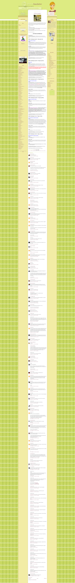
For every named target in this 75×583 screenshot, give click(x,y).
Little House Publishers (21, 111)
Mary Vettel (31, 439)
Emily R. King (31, 304)
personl (19, 119)
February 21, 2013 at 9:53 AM (34, 491)
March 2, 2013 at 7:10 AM (33, 539)
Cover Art (20, 89)
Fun (19, 100)
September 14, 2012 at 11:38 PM (34, 469)
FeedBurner (24, 31)
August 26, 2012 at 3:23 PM (34, 315)
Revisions (20, 131)
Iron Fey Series (20, 108)
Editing (19, 94)
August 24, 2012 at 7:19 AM (34, 159)
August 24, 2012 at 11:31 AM (34, 198)
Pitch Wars (20, 123)
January (50, 74)
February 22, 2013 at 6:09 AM (34, 503)
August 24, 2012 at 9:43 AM (34, 174)
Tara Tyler (31, 288)
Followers (20, 97)
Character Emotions (21, 88)
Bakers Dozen (20, 77)
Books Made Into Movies (21, 86)
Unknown (31, 196)
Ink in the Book (31, 207)
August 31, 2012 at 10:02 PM (34, 406)
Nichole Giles (31, 408)
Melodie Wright (31, 249)
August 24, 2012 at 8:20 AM (34, 163)
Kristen (31, 459)
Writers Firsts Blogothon (21, 144)
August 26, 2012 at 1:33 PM (34, 311)
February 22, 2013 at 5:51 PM (34, 510)
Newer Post (29, 578)
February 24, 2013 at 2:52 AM (34, 518)
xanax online (31, 538)
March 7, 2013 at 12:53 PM (34, 559)
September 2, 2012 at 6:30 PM (34, 441)
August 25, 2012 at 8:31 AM (34, 281)
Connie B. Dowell (32, 345)
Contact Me (20, 25)
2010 (48, 76)
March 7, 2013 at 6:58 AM (33, 555)
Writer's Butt (20, 141)
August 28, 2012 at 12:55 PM (34, 379)
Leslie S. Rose (31, 338)
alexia (31, 262)
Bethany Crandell (32, 241)
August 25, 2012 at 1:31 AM (34, 268)
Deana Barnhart (37, 4)
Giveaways (20, 101)
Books (19, 85)
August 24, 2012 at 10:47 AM (34, 182)
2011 (48, 75)
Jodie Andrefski (31, 447)
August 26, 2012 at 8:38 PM (34, 321)
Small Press (20, 135)
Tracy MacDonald (32, 279)
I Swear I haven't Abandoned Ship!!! (52, 67)
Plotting (19, 126)
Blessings (20, 79)
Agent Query (49, 82)
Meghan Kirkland (32, 161)
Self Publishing (20, 134)
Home (19, 24)
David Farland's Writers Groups (51, 78)
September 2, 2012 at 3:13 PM (34, 430)
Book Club (20, 83)
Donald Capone (32, 397)
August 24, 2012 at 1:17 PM (34, 215)
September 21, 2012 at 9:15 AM (34, 476)
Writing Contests (20, 146)
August (49, 59)
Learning (20, 110)
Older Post (45, 578)
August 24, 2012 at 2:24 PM (34, 229)
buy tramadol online (32, 509)
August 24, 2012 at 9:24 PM (34, 256)
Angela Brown (31, 224)
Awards (19, 76)
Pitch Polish (20, 122)
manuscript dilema (20, 113)
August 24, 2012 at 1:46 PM (34, 222)
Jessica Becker (31, 453)
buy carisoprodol (32, 521)
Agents (19, 71)
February (50, 73)
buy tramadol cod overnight (33, 562)
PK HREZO (31, 313)
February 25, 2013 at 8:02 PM (34, 531)
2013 (48, 54)
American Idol (20, 73)
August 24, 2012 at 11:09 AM (34, 190)
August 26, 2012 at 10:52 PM (34, 325)
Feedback (20, 95)
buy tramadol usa (32, 529)
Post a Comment (30, 577)
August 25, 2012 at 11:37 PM (34, 298)
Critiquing (20, 91)
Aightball (31, 258)
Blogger (23, 151)
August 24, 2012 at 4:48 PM (34, 239)
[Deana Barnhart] (37, 21)
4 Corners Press (20, 67)
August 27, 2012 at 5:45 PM (34, 373)
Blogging (20, 82)
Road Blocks (20, 132)
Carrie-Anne (31, 179)
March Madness (20, 114)
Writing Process (20, 147)
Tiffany (31, 404)
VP (30, 363)
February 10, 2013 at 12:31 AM (34, 484)
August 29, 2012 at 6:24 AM (34, 391)
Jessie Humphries (32, 212)
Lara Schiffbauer (32, 296)
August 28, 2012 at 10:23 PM (34, 386)
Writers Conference (21, 143)
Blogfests (34, 150)
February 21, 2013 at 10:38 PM (34, 495)
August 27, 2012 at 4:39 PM (34, 361)
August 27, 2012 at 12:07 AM (34, 340)
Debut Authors (20, 92)
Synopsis (20, 137)
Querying (20, 128)
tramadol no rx (31, 502)
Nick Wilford (31, 157)
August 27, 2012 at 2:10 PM (34, 354)
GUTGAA (20, 103)
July (49, 69)
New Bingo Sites (36, 482)
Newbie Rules (20, 117)
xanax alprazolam (32, 494)
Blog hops (20, 80)
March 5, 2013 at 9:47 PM (33, 547)
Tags (19, 138)
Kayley (31, 424)
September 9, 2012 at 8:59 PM (34, 461)
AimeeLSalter (31, 220)
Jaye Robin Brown (32, 172)
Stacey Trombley (32, 283)
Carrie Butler (31, 359)
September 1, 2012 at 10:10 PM (34, 418)
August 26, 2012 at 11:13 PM (34, 332)
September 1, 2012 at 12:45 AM (34, 410)
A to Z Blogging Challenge (21, 68)
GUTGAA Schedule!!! (37, 13)
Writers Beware (49, 85)
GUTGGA (20, 104)
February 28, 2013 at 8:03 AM (34, 535)
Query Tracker (49, 84)
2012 (48, 55)
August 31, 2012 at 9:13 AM (34, 399)
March (49, 72)
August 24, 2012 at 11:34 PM (34, 264)
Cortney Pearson (32, 266)
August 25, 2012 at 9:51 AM (34, 290)
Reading (19, 129)
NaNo (19, 116)
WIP (19, 140)
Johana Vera (31, 371)
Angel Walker (20, 74)
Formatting (20, 98)
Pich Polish (20, 120)
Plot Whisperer (20, 125)
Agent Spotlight (20, 70)
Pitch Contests (40, 150)
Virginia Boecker (32, 420)
